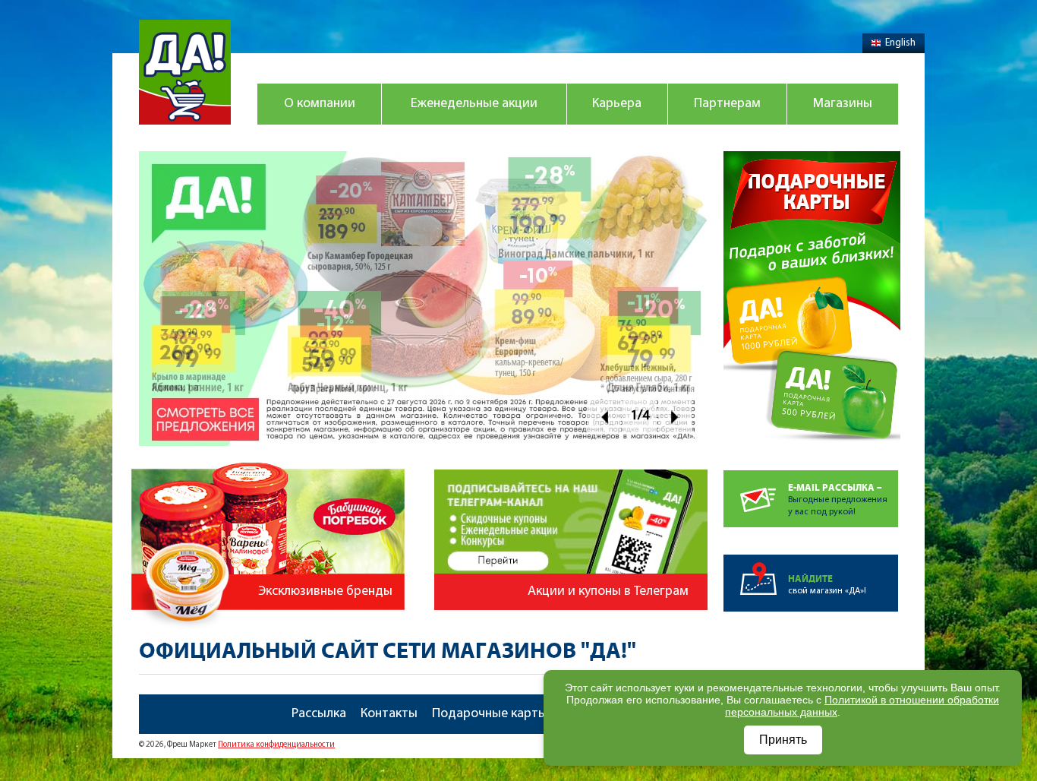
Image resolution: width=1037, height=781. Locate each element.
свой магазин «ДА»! (827, 585)
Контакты (389, 714)
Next (675, 417)
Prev (604, 417)
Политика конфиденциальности (276, 745)
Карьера (616, 104)
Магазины (842, 104)
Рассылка (319, 714)
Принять (783, 739)
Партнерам (727, 104)
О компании (319, 104)
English (900, 43)
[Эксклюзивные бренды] (270, 455)
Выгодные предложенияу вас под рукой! (837, 499)
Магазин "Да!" (185, 72)
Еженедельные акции (474, 104)
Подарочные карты (489, 714)
